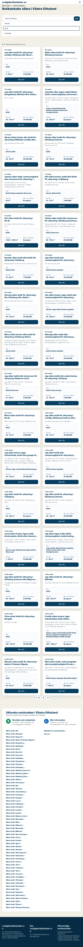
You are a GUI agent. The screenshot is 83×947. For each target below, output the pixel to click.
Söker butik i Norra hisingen (16, 834)
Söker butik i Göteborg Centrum (18, 770)
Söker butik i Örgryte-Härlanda (17, 907)
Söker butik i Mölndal (14, 831)
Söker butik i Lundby (13, 810)
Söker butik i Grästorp (14, 764)
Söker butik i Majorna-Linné (16, 816)
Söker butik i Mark (13, 822)
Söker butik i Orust (13, 837)
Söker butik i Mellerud (14, 825)
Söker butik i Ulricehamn (15, 886)
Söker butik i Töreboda (14, 880)
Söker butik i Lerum (13, 801)
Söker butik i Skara (13, 843)
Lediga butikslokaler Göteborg (68, 936)
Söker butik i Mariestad (14, 819)
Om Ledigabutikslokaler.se (39, 934)
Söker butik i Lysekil (13, 813)
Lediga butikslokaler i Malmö (67, 938)
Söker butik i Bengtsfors (15, 743)
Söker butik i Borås (13, 749)
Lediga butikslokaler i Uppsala (68, 940)
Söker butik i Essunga (14, 755)
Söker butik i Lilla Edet (14, 807)
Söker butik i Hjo (12, 785)
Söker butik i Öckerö (13, 904)
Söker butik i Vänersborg (15, 895)
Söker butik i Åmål (13, 901)
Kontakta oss (34, 936)
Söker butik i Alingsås (14, 734)
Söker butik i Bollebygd (14, 746)
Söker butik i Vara (12, 889)
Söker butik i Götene (13, 779)
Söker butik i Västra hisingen (17, 898)
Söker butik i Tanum (13, 862)
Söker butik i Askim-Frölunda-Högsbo (20, 740)
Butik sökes (6, 5)
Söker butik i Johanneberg (16, 792)
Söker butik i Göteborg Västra (17, 773)
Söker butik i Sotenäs (14, 849)
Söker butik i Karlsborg (14, 795)
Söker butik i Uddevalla (14, 883)
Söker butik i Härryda (14, 789)
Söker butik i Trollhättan (15, 877)
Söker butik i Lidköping (14, 804)
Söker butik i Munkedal (14, 828)
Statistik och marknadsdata (54, 731)
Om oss (47, 734)
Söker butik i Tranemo (14, 874)
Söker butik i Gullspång (14, 767)
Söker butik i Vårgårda (14, 892)
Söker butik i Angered (14, 737)
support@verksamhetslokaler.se (13, 936)
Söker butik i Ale (12, 731)
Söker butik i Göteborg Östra (16, 776)
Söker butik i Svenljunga (15, 859)
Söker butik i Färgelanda (15, 761)
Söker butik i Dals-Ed (14, 752)
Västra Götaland (19, 5)
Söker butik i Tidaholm (14, 868)
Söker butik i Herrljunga (15, 782)
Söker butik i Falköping (14, 758)
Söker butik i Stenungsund (16, 852)
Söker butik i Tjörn (13, 871)
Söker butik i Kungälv (14, 798)
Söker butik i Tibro (13, 865)
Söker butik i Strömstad (15, 856)
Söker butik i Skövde (13, 846)
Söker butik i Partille (13, 840)
